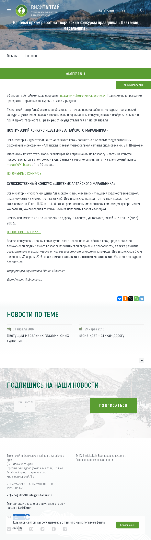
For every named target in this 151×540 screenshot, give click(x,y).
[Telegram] (141, 298)
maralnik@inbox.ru (19, 164)
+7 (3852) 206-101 (17, 495)
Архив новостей (133, 85)
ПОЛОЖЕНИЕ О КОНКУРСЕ (24, 173)
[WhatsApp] (136, 298)
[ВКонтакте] (119, 298)
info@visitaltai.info (40, 495)
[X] (130, 298)
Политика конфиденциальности (94, 459)
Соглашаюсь (127, 525)
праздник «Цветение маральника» (83, 95)
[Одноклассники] (125, 298)
